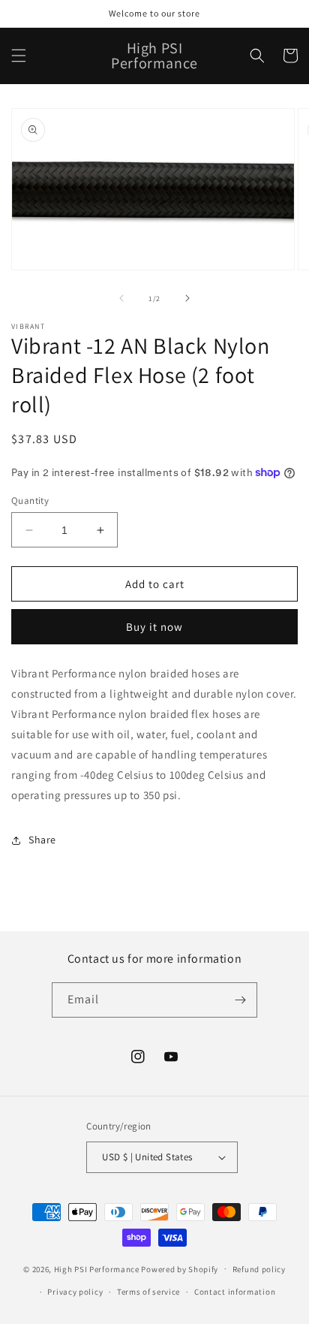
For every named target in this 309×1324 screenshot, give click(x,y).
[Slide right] (187, 298)
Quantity (30, 500)
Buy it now (154, 627)
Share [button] (42, 839)
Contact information (234, 1291)
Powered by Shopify (179, 1268)
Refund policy (259, 1269)
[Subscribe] (240, 1000)
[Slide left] (121, 298)
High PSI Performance (97, 1268)
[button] (18, 55)
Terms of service (148, 1291)
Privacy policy (75, 1291)
